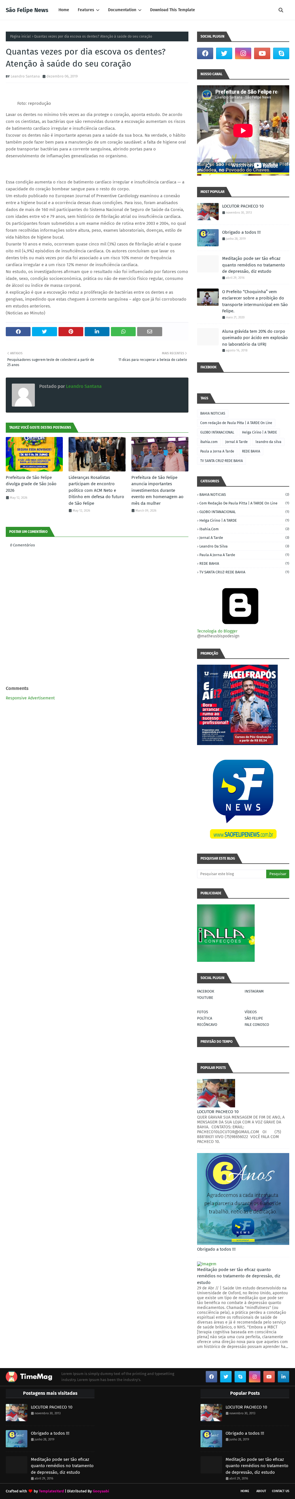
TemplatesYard (51, 1491)
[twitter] (224, 53)
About (261, 1491)
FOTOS (202, 1012)
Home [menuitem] (63, 9)
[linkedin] (283, 1376)
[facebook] (205, 53)
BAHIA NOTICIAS (212, 413)
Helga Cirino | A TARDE (259, 432)
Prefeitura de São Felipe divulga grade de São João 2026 (31, 484)
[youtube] (262, 53)
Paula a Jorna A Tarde (217, 451)
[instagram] (243, 53)
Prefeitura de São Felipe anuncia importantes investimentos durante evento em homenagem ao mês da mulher (157, 490)
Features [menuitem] (86, 9)
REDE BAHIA (251, 451)
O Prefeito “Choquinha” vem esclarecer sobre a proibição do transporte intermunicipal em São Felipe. (255, 301)
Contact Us (280, 1491)
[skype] (281, 53)
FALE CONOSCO (257, 1024)
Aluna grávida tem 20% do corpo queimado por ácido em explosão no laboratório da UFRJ (255, 338)
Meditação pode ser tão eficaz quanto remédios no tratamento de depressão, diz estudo (253, 265)
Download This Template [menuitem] (172, 9)
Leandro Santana (25, 76)
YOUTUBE (205, 997)
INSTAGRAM (254, 991)
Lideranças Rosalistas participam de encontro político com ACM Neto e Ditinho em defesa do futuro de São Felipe (96, 490)
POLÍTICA (204, 1018)
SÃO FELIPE (254, 1018)
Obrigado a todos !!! (241, 232)
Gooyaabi (101, 1491)
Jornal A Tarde (236, 442)
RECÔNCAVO (207, 1024)
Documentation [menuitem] (122, 9)
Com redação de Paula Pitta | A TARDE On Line (236, 423)
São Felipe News (27, 10)
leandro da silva (268, 442)
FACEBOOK (205, 991)
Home (245, 1491)
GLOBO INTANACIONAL (217, 432)
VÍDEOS (251, 1012)
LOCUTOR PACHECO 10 (243, 206)
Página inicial (20, 36)
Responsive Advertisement (30, 698)
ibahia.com (209, 442)
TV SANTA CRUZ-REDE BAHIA (221, 461)
